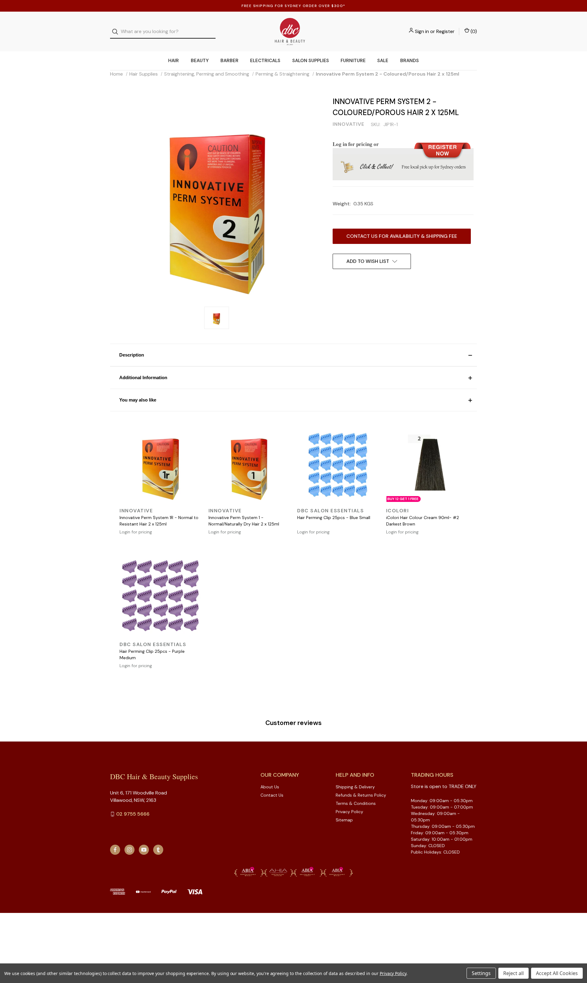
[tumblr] (158, 849)
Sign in (422, 31)
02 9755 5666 (133, 814)
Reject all (513, 973)
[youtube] (143, 849)
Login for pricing (136, 532)
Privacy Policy (349, 811)
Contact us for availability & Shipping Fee (401, 236)
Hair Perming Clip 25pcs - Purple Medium (152, 654)
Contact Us (271, 795)
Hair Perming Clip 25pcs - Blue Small (333, 517)
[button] (293, 355)
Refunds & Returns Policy (361, 795)
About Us (269, 787)
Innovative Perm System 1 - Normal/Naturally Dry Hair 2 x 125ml (244, 521)
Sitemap (344, 820)
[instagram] (129, 849)
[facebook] (115, 849)
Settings (481, 973)
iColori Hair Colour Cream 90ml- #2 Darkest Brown (422, 521)
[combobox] (163, 32)
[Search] (117, 32)
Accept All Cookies (557, 973)
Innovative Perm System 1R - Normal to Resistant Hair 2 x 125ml (159, 521)
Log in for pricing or (356, 144)
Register (445, 31)
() (473, 31)
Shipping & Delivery (355, 787)
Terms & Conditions (356, 803)
